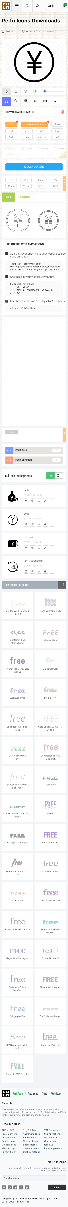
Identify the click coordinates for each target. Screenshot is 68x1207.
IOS (57, 137)
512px (26, 186)
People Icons (8, 1141)
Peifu (11, 432)
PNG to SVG (8, 1130)
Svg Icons (6, 6)
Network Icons (30, 1141)
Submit (57, 1187)
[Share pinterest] (21, 1187)
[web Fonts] (62, 585)
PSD (57, 130)
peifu (27, 490)
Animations (25, 197)
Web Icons (56, 1094)
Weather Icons (51, 1137)
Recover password (53, 1148)
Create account (31, 1148)
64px (40, 180)
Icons (8, 197)
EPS (27, 130)
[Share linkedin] (27, 1187)
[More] (52, 500)
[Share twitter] (15, 1187)
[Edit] (32, 500)
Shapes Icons (30, 1144)
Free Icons (33, 1094)
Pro (45, 101)
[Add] (26, 500)
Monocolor (12, 31)
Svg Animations (52, 1133)
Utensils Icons (9, 1144)
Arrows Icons (29, 1137)
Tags (44, 1094)
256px (11, 186)
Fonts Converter (10, 1133)
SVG (11, 124)
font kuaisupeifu (33, 560)
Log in (51, 6)
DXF (11, 137)
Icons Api (48, 1144)
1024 (40, 186)
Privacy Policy (9, 1152)
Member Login (9, 1148)
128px (55, 180)
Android (42, 137)
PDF (11, 130)
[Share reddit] (10, 1187)
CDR (42, 130)
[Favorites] (39, 500)
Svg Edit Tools (30, 1130)
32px (25, 180)
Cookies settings (31, 1152)
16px (11, 180)
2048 (55, 186)
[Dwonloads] (45, 500)
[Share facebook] (4, 1187)
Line (26, 137)
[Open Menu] (38, 6)
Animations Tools (31, 1133)
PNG (57, 124)
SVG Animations (34, 124)
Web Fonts (18, 1094)
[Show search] (27, 6)
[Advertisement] (34, 371)
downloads (34, 166)
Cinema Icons (51, 1141)
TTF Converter (51, 1130)
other (29, 31)
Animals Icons (9, 1137)
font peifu (29, 537)
